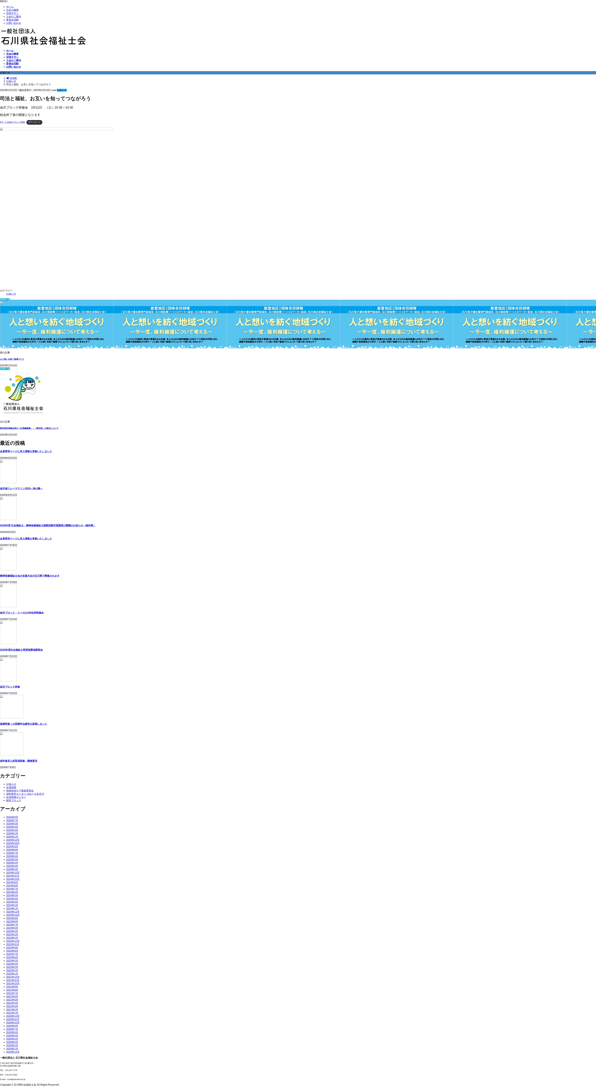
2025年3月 (12, 866)
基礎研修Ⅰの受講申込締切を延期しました (23, 724)
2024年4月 (12, 898)
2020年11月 (12, 1019)
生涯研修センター (16, 797)
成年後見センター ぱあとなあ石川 (25, 794)
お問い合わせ (13, 23)
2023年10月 (13, 915)
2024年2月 (12, 905)
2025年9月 (12, 846)
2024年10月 (13, 879)
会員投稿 (11, 787)
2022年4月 (12, 964)
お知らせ (62, 90)
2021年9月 (12, 986)
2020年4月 (12, 1039)
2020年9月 (12, 1026)
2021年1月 (12, 1013)
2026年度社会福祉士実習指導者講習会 (21, 649)
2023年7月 (12, 924)
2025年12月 (13, 840)
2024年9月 (12, 882)
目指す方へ (12, 13)
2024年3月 (12, 902)
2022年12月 (13, 941)
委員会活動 (12, 19)
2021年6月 (12, 996)
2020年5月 (12, 1035)
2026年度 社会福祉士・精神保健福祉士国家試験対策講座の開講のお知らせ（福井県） (48, 525)
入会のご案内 (13, 16)
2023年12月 (13, 911)
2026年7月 (12, 820)
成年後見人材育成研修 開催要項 (18, 760)
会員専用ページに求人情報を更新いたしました (26, 451)
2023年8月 (12, 921)
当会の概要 (12, 10)
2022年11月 (12, 944)
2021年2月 (12, 1009)
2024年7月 (12, 889)
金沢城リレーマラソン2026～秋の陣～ (21, 488)
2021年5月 (12, 999)
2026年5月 (12, 823)
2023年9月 (12, 918)
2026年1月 (12, 836)
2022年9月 (12, 947)
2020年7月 (12, 1029)
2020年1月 (12, 1048)
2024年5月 (12, 895)
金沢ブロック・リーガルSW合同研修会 (22, 612)
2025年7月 (12, 853)
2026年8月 (12, 817)
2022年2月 (12, 970)
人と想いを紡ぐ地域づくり (12, 359)
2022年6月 (12, 957)
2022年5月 (12, 960)
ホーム (10, 6)
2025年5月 (12, 859)
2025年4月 (12, 863)
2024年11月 (12, 876)
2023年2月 (12, 938)
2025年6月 (12, 856)
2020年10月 (13, 1022)
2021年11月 (12, 980)
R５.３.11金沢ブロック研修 (12, 122)
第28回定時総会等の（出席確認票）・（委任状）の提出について (29, 428)
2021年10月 (13, 983)
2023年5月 (12, 928)
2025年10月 (13, 843)
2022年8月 (12, 951)
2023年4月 (12, 931)
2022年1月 (12, 973)
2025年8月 (12, 849)
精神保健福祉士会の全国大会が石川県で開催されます (30, 575)
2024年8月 (12, 885)
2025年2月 (12, 869)
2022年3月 (12, 967)
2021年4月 (12, 1003)
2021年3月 (12, 1006)
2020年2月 (12, 1045)
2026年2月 (12, 833)
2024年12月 (13, 872)
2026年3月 (12, 830)
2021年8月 (12, 990)
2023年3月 (12, 934)
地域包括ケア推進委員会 (20, 790)
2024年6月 (12, 892)
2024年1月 (12, 908)
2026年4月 (12, 827)
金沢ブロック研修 (10, 686)
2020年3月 (12, 1042)
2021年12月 (13, 977)
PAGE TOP (581, 1053)
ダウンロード (34, 122)
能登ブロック (13, 800)
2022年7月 (12, 954)
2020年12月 (13, 1016)
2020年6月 (12, 1032)
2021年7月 (12, 993)
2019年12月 (13, 1052)
